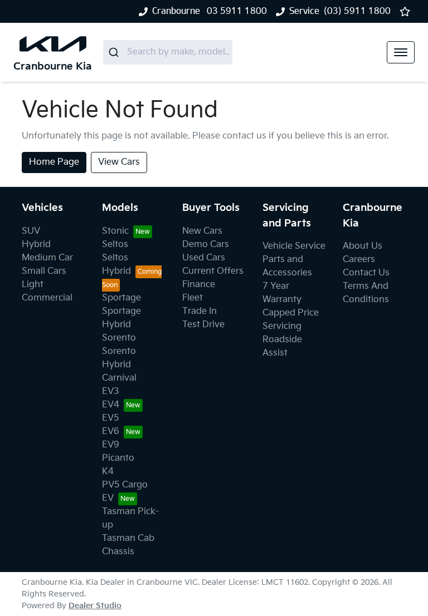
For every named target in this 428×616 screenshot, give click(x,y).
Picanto (118, 458)
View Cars (119, 162)
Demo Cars (205, 244)
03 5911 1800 (236, 11)
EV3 (110, 391)
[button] (401, 52)
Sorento (119, 338)
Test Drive (203, 324)
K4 (108, 471)
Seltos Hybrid (116, 265)
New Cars (202, 231)
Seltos (115, 244)
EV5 (110, 418)
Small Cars (44, 271)
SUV (31, 231)
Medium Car (47, 258)
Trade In (199, 311)
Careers (359, 259)
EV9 (110, 445)
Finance (198, 284)
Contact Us (366, 273)
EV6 (110, 431)
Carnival (119, 378)
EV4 (110, 405)
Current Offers (213, 271)
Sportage (121, 298)
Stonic (115, 231)
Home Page (54, 162)
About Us (362, 246)
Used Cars (203, 258)
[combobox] (167, 52)
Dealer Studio (95, 605)
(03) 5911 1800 (357, 11)
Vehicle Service (293, 246)
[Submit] (115, 52)
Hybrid (36, 244)
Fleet (192, 298)
